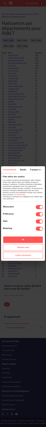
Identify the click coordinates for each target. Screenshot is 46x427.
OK (23, 240)
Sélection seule (23, 247)
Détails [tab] (23, 170)
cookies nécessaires (23, 255)
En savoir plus (19, 195)
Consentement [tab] (9, 170)
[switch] (39, 214)
